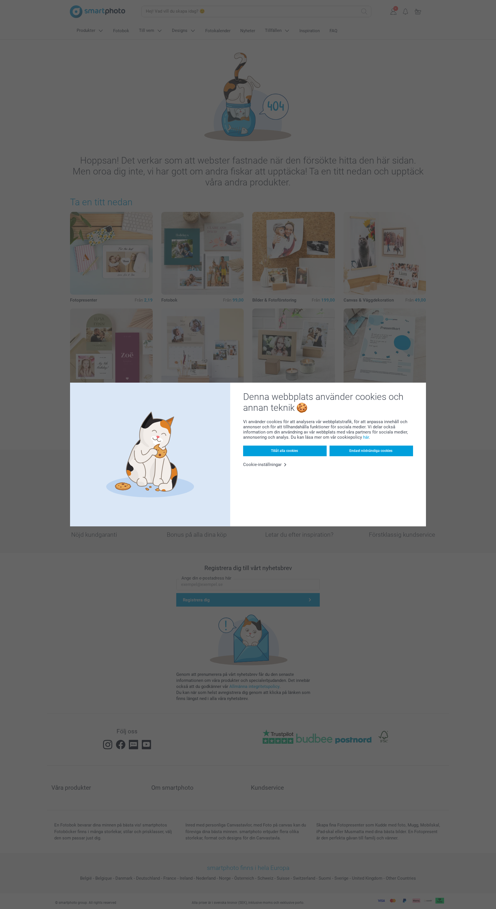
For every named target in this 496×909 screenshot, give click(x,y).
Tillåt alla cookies (284, 451)
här (366, 437)
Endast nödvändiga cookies (370, 451)
